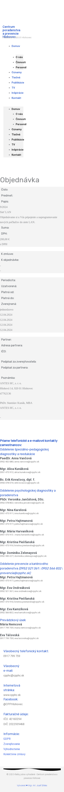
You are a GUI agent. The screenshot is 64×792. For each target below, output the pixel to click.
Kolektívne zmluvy (14, 754)
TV (13, 144)
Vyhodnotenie (11, 749)
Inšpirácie (17, 149)
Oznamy (17, 129)
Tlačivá (16, 134)
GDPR (7, 738)
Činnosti (21, 62)
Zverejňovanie (11, 744)
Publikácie (18, 82)
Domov (16, 46)
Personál (21, 124)
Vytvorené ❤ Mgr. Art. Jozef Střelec (32, 785)
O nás (19, 57)
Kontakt (16, 98)
